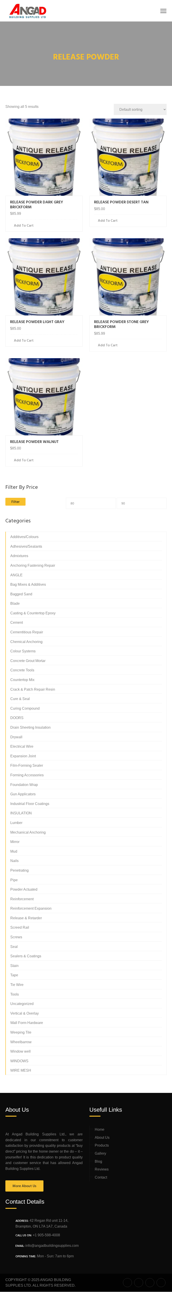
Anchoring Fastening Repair (32, 565)
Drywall (16, 737)
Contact (101, 1177)
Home (99, 1129)
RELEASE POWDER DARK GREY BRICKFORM (36, 205)
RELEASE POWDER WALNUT (34, 442)
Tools (14, 994)
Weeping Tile (20, 1032)
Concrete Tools (22, 670)
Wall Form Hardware (26, 1023)
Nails (14, 861)
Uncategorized (22, 1004)
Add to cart (24, 226)
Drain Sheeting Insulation (30, 727)
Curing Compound (25, 708)
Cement (16, 622)
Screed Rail (19, 927)
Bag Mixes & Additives (28, 584)
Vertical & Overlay (24, 1013)
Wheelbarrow (21, 1042)
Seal (14, 947)
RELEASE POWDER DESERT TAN (121, 202)
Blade (15, 603)
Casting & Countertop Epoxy (33, 613)
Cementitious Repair (26, 632)
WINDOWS (19, 1061)
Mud (13, 851)
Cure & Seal (20, 699)
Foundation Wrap (24, 785)
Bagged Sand (21, 594)
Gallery (100, 1153)
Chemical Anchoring (26, 642)
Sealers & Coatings (25, 956)
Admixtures (19, 556)
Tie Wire (17, 985)
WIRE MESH (20, 1070)
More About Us (24, 1186)
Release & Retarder (26, 918)
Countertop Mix (22, 680)
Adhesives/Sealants (26, 546)
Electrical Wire (21, 746)
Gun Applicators (23, 794)
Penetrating (19, 870)
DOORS (17, 718)
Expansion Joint (23, 756)
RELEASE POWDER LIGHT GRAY (37, 322)
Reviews (102, 1169)
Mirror (14, 842)
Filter (15, 502)
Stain (14, 966)
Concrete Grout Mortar (27, 661)
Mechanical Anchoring (28, 832)
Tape (14, 975)
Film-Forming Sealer (26, 765)
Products (102, 1145)
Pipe (14, 880)
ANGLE (16, 575)
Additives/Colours (24, 537)
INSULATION (21, 813)
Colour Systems (23, 651)
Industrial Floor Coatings (29, 804)
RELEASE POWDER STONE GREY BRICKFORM (121, 324)
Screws (16, 937)
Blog (98, 1161)
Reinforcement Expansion (31, 908)
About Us (102, 1137)
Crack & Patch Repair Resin (32, 689)
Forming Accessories (27, 775)
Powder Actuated (23, 889)
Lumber (16, 823)
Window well (20, 1051)
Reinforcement (22, 899)
